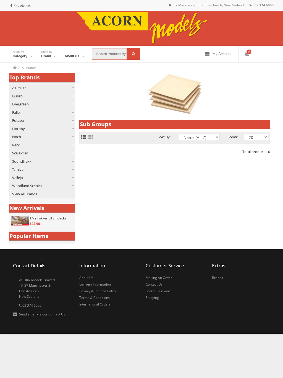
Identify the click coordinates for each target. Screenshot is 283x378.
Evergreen (20, 104)
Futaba (18, 120)
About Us (86, 277)
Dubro (17, 96)
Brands (217, 277)
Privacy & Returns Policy (97, 291)
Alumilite (19, 87)
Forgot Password (158, 291)
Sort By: (164, 136)
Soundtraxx (22, 161)
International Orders (95, 304)
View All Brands (24, 193)
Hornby (18, 128)
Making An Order (159, 277)
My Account (222, 54)
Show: (232, 136)
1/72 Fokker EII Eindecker (49, 218)
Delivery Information (95, 284)
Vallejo (17, 177)
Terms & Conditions (94, 297)
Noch (16, 136)
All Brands (29, 68)
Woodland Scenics (27, 185)
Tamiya (17, 169)
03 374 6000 (31, 305)
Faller (16, 112)
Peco (16, 145)
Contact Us (56, 314)
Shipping (152, 297)
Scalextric (20, 153)
